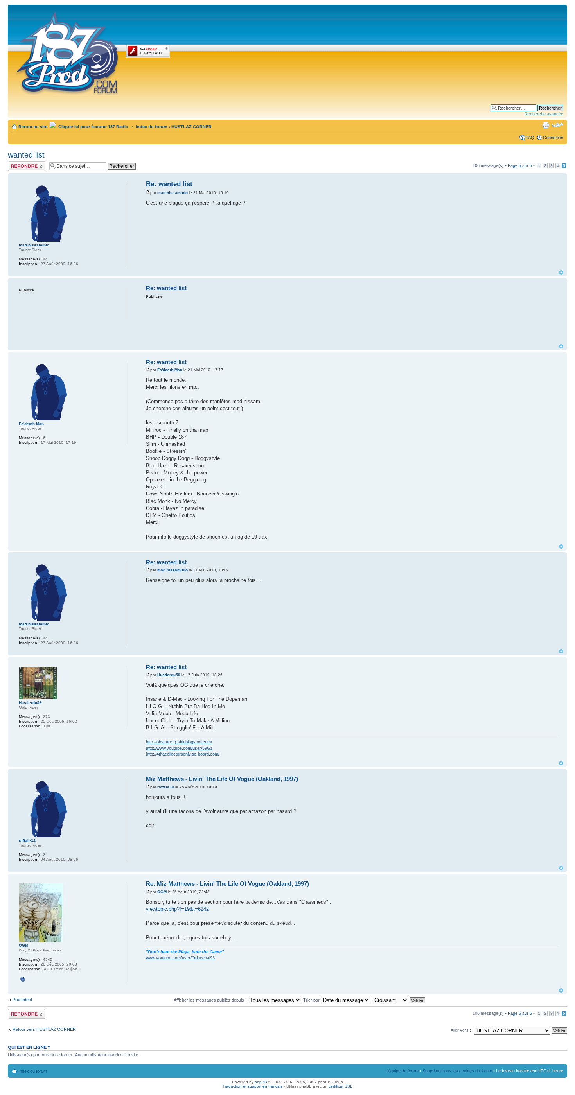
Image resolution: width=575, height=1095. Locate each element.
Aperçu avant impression (545, 125)
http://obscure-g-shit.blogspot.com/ (179, 742)
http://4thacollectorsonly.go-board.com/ (182, 754)
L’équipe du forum (402, 1070)
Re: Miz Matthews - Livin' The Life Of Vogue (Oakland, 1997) (227, 883)
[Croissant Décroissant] (399, 1000)
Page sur (520, 165)
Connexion (553, 137)
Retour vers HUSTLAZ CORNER (44, 1029)
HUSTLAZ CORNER (191, 126)
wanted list (26, 155)
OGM (162, 892)
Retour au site (32, 126)
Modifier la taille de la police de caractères (557, 125)
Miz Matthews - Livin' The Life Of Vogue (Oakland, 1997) (222, 778)
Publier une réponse (18, 166)
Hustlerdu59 (168, 675)
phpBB (261, 1082)
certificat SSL (340, 1086)
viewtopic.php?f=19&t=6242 (177, 909)
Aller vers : (461, 1030)
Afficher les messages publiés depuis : (211, 1000)
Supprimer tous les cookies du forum (457, 1070)
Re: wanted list (169, 184)
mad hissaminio (172, 192)
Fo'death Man (169, 370)
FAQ (530, 137)
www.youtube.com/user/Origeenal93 (180, 957)
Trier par (312, 1000)
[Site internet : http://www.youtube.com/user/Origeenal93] (23, 979)
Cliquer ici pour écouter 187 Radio (92, 126)
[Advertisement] (352, 320)
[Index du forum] (68, 51)
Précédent (22, 999)
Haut (561, 272)
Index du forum (151, 126)
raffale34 (165, 787)
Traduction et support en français (252, 1086)
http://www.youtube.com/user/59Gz (179, 748)
